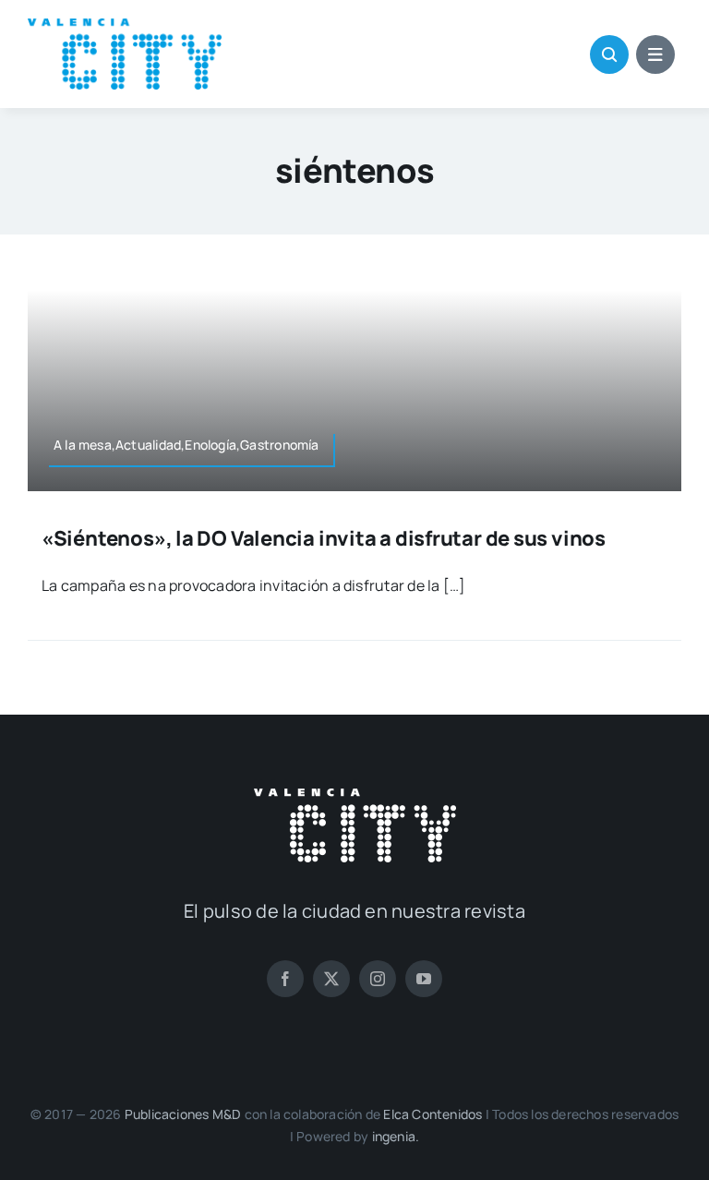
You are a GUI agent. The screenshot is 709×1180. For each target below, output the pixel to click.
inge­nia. (396, 1136)
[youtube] (423, 978)
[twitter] (331, 978)
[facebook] (285, 978)
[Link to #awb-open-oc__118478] (609, 54)
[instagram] (377, 978)
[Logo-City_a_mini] (125, 26)
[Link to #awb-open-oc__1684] (655, 54)
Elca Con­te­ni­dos (432, 1114)
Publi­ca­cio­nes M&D (183, 1114)
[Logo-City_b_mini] (355, 796)
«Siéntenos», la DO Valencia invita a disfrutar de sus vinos (324, 538)
